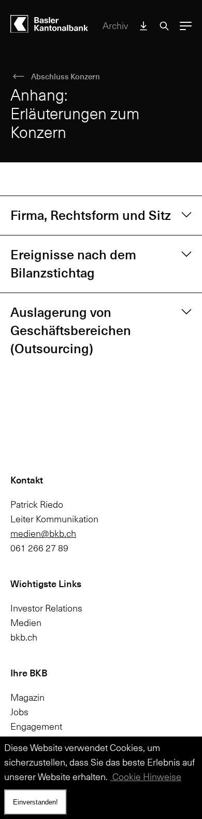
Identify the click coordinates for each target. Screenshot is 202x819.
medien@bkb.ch (43, 533)
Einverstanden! (35, 802)
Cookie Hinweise (145, 776)
